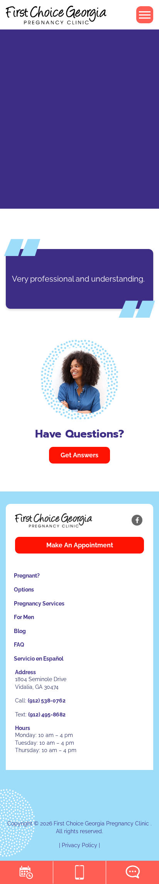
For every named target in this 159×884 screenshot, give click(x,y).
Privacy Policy (79, 845)
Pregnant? (27, 576)
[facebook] (137, 520)
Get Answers (79, 455)
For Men (24, 617)
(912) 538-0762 (47, 700)
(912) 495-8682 (47, 714)
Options (24, 589)
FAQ (19, 645)
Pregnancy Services (39, 603)
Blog (20, 631)
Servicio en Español (38, 659)
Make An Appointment (79, 545)
